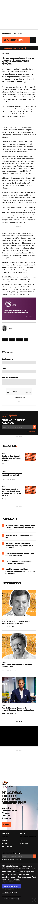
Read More (29, 316)
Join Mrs (4, 843)
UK (26, 340)
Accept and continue (11, 886)
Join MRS (6, 824)
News (12, 340)
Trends (19, 340)
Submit (19, 401)
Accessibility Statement (28, 837)
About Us (5, 840)
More (34, 583)
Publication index (7, 846)
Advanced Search (31, 431)
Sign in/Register (18, 33)
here (18, 879)
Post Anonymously (20, 397)
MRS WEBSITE (24, 843)
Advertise (5, 837)
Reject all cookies (11, 892)
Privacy (22, 834)
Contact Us (5, 834)
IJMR (21, 840)
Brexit (5, 340)
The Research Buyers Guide (9, 415)
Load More (19, 721)
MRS (10, 33)
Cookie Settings (11, 899)
